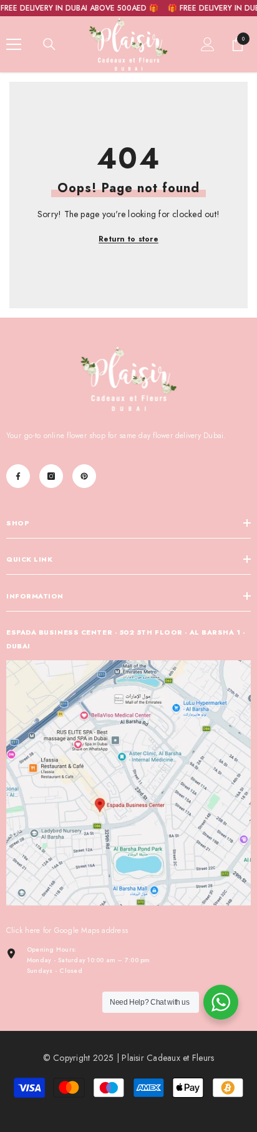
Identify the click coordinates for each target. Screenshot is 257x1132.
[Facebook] (18, 476)
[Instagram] (51, 476)
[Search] (49, 44)
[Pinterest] (84, 476)
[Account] (208, 44)
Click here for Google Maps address (67, 930)
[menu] (13, 44)
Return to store (128, 239)
